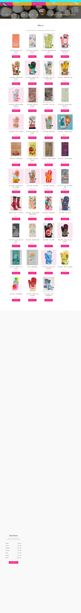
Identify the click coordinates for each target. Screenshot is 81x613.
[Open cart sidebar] (77, 7)
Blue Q (40, 25)
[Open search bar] (75, 7)
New (11, 14)
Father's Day (72, 14)
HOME (6, 14)
